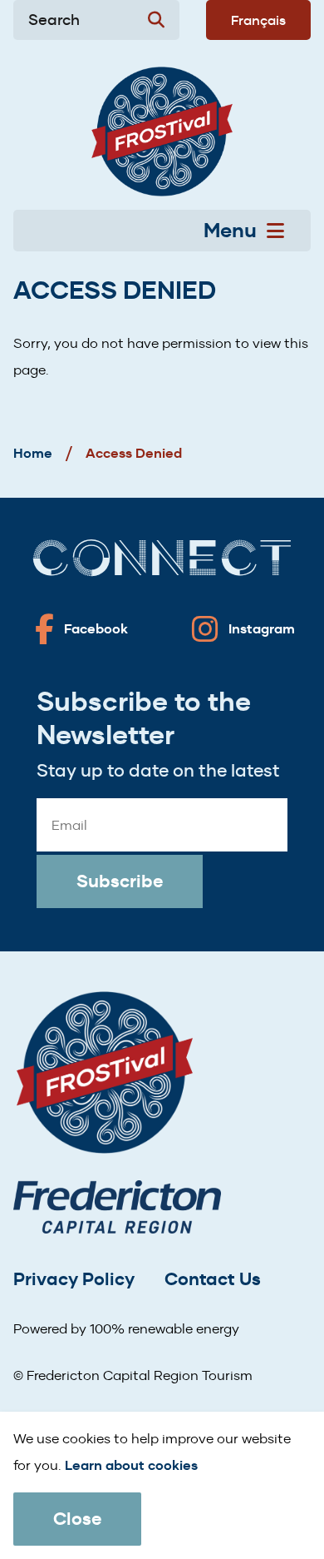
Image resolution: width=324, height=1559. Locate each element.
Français (258, 20)
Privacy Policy (74, 1279)
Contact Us (212, 1279)
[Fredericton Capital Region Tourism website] (117, 1209)
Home (32, 453)
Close (77, 1518)
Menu (230, 230)
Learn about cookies (131, 1465)
